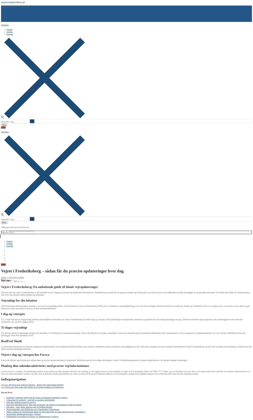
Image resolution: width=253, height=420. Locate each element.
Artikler (20, 277)
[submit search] (32, 121)
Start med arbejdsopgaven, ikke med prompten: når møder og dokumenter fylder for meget (43, 405)
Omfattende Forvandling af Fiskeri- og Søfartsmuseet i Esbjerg (32, 417)
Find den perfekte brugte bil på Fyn (21, 402)
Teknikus (5, 25)
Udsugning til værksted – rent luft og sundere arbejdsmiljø (30, 400)
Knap (3, 127)
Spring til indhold (8, 2)
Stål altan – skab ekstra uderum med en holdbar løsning (29, 407)
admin (3, 277)
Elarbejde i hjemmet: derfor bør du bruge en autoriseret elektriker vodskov (37, 398)
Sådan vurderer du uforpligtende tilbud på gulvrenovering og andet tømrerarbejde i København (45, 412)
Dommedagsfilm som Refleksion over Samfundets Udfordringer (33, 409)
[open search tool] (43, 117)
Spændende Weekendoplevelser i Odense (23, 414)
